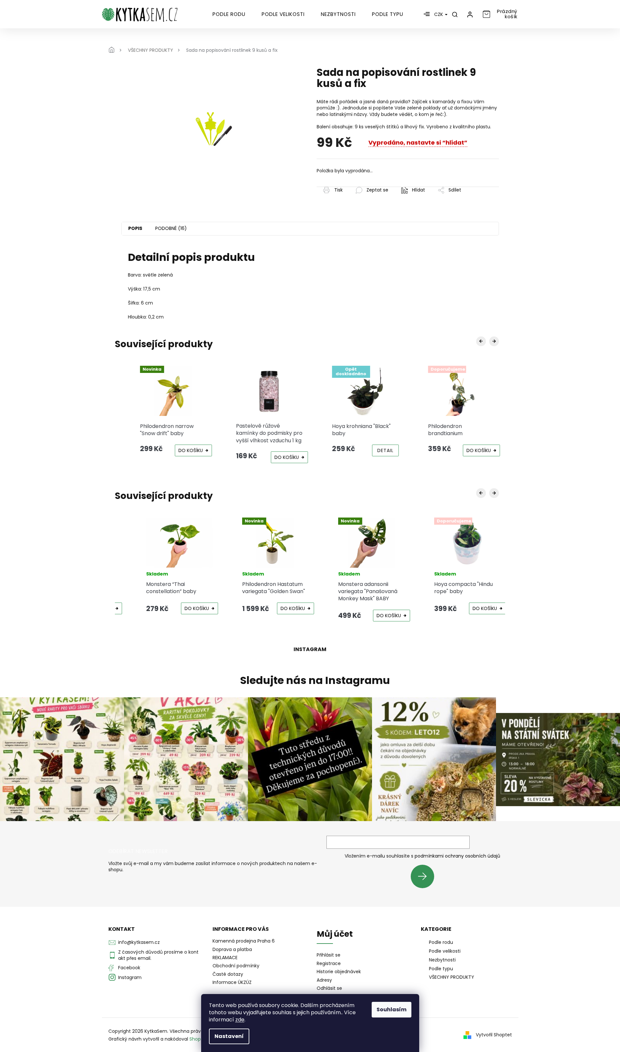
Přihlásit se (425, 876)
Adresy (324, 980)
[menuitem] (229, 14)
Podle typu (441, 968)
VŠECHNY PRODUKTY (451, 977)
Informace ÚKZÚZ (232, 982)
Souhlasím (391, 1009)
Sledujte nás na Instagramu (315, 680)
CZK (439, 14)
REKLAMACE (225, 957)
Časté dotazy (228, 974)
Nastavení (229, 1036)
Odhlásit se (329, 988)
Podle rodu (441, 942)
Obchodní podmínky (236, 965)
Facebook (129, 967)
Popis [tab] (135, 228)
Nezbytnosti (442, 960)
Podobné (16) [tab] (171, 228)
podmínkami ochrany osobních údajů (457, 856)
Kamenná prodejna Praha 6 (244, 941)
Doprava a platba (232, 949)
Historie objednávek (339, 972)
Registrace (329, 963)
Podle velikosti (445, 951)
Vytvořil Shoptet (494, 1034)
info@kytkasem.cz (139, 942)
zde (239, 1019)
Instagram (130, 977)
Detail (378, 450)
